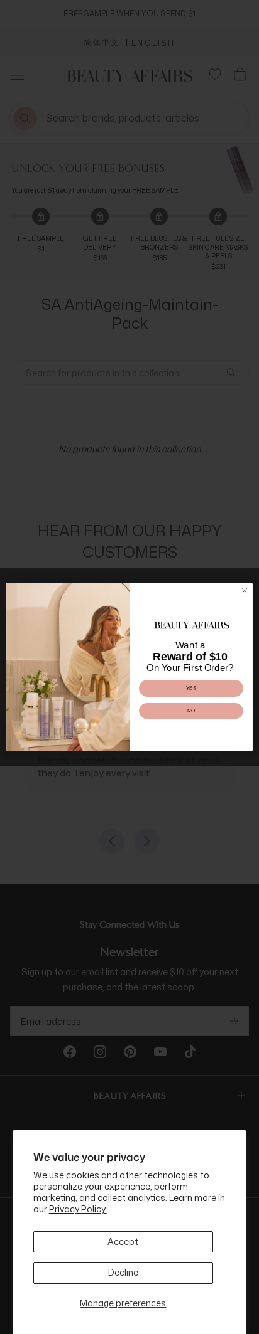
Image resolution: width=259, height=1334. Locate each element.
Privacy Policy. (78, 1209)
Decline (123, 1272)
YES (191, 688)
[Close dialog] (244, 590)
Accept (122, 1241)
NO (191, 711)
